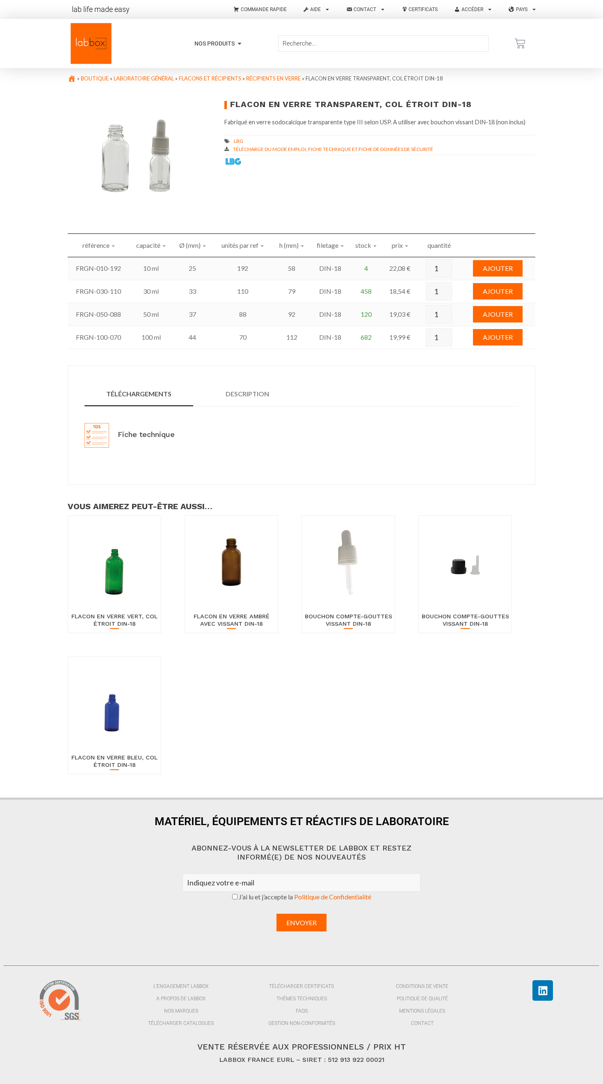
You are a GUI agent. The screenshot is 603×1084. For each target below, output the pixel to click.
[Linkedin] (542, 990)
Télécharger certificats (301, 986)
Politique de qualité (422, 999)
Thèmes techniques (301, 999)
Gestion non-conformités (301, 1023)
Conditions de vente (422, 986)
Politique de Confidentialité (332, 897)
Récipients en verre (273, 78)
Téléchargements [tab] (138, 394)
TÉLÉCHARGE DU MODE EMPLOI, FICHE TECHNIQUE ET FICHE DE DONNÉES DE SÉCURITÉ (333, 149)
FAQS (302, 1011)
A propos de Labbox (181, 999)
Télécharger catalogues (181, 1023)
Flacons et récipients (210, 78)
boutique (95, 78)
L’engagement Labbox (180, 986)
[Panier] (520, 43)
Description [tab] (247, 394)
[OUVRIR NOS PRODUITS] (239, 43)
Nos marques (181, 1011)
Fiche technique (145, 434)
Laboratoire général (144, 78)
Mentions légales (422, 1011)
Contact (422, 1023)
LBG (238, 141)
